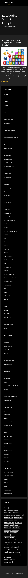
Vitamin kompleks (8, 447)
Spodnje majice (7, 411)
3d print (6, 94)
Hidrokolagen (7, 177)
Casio (5, 126)
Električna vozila (8, 144)
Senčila (5, 393)
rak (15, 539)
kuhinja (11, 525)
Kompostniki (7, 216)
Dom (5, 141)
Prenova (6, 353)
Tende (5, 429)
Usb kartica (6, 439)
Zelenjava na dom (8, 475)
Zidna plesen (7, 479)
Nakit (5, 263)
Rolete (5, 382)
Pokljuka (6, 331)
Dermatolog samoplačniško (11, 137)
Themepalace (17, 575)
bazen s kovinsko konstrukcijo (11, 510)
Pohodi (5, 328)
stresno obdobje (8, 549)
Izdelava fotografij (8, 188)
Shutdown (8, 2)
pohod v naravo (19, 535)
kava (13, 522)
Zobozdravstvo (7, 490)
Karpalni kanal (7, 202)
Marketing (6, 249)
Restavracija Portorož (9, 375)
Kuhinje (6, 234)
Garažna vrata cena (9, 166)
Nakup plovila (7, 267)
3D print (6, 507)
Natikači (6, 270)
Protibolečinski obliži (9, 360)
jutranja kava (7, 522)
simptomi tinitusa (18, 542)
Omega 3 (6, 292)
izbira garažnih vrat (8, 520)
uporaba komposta (8, 554)
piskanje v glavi (13, 532)
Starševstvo (7, 414)
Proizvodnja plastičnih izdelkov (12, 357)
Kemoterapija (7, 213)
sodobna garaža (14, 544)
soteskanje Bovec (8, 547)
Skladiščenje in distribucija (10, 396)
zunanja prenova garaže (9, 559)
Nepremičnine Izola (9, 274)
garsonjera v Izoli (18, 517)
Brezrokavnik (7, 123)
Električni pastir (8, 148)
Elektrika (6, 152)
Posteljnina (6, 342)
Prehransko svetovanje (9, 349)
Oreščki (6, 299)
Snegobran (6, 403)
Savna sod (6, 389)
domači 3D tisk (19, 515)
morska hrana (15, 530)
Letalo (5, 238)
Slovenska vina (7, 400)
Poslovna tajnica (8, 339)
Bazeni (5, 112)
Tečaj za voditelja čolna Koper (11, 421)
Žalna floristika (7, 465)
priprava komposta (8, 539)
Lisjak (5, 242)
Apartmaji (6, 101)
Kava (5, 206)
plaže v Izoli (6, 535)
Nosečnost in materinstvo (10, 278)
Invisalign (6, 184)
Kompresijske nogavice (9, 220)
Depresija (6, 134)
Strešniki (6, 418)
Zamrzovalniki (7, 468)
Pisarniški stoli (7, 313)
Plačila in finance (8, 317)
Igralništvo (6, 180)
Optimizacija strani (8, 295)
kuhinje (16, 525)
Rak (5, 367)
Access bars (7, 98)
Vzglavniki (6, 461)
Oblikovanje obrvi (8, 285)
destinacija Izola (7, 512)
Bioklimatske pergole (9, 119)
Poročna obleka (8, 335)
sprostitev (16, 547)
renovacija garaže (8, 542)
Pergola (6, 310)
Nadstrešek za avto (8, 260)
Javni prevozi (7, 198)
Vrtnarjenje (6, 457)
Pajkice (5, 306)
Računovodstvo (8, 364)
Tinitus (5, 432)
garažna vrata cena (8, 517)
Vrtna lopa (6, 454)
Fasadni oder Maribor (9, 162)
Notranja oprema (8, 281)
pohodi (12, 535)
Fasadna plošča (8, 159)
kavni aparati (18, 522)
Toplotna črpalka (8, 436)
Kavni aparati (7, 209)
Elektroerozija (7, 155)
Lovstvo (6, 245)
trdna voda (11, 552)
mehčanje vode (15, 527)
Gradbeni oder (7, 173)
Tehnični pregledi (8, 425)
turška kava (17, 552)
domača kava (16, 512)
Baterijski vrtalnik (8, 108)
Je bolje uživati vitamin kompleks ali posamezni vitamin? (11, 42)
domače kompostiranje (9, 515)
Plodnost (6, 321)
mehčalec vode (7, 527)
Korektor (6, 227)
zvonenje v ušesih (8, 562)
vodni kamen (17, 554)
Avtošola (6, 105)
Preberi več (4, 81)
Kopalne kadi (7, 224)
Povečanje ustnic (8, 346)
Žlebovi (6, 483)
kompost (6, 525)
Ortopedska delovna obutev (11, 303)
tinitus (5, 552)
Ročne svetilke (7, 378)
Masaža (6, 252)
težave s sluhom (16, 549)
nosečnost (6, 532)
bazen (11, 507)
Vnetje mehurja (7, 450)
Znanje (5, 486)
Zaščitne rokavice (8, 472)
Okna (5, 288)
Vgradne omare (7, 443)
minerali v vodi (7, 530)
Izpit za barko (7, 195)
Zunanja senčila (8, 493)
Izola (5, 191)
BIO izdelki (6, 116)
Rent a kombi (7, 371)
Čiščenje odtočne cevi (9, 130)
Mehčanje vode (8, 256)
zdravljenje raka (7, 557)
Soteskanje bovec (8, 407)
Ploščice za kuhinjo (8, 324)
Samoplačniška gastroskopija (11, 385)
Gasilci (5, 170)
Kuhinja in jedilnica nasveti (10, 231)
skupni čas (6, 544)
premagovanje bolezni (9, 537)
